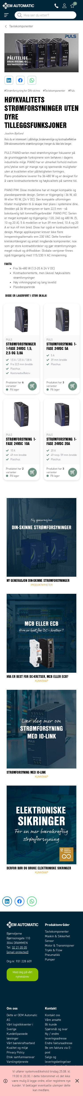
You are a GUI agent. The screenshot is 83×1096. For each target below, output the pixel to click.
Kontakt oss (52, 1015)
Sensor (49, 941)
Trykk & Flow (53, 950)
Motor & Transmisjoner (59, 945)
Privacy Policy (15, 1052)
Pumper (50, 959)
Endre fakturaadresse (58, 1043)
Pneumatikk (52, 955)
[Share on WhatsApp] (31, 80)
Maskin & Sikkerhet (57, 936)
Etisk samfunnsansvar (21, 1057)
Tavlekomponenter (57, 931)
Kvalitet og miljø (17, 1048)
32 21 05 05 (19, 947)
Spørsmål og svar (56, 1029)
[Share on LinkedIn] (8, 80)
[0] (72, 6)
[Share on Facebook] (20, 80)
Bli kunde (51, 1024)
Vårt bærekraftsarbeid (21, 1043)
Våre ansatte (53, 1020)
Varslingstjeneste (17, 1062)
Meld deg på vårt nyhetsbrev (22, 974)
